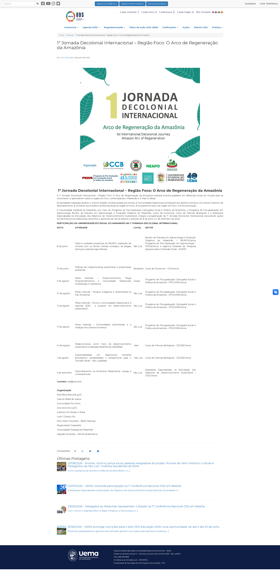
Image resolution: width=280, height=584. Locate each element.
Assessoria (70, 27)
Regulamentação (114, 27)
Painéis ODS (201, 27)
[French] (216, 12)
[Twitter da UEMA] (58, 3)
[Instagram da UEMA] (53, 3)
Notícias (70, 35)
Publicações (170, 27)
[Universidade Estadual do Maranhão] (75, 16)
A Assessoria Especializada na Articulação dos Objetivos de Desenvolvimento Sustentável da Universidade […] (123, 490)
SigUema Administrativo (132, 4)
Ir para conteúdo (129, 12)
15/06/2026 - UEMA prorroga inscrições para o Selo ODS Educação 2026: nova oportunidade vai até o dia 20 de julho (143, 526)
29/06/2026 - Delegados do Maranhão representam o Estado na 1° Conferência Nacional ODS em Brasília (136, 506)
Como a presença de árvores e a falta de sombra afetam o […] (99, 470)
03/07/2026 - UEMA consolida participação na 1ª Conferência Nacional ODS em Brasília (124, 486)
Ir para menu (149, 12)
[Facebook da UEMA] (43, 3)
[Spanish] (222, 12)
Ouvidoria (250, 3)
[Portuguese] (219, 12)
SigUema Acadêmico (107, 4)
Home (61, 35)
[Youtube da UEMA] (48, 3)
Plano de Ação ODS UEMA (144, 27)
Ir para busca (166, 12)
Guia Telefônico (269, 3)
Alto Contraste (203, 12)
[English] (213, 12)
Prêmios (217, 27)
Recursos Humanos (157, 4)
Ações (186, 27)
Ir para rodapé (185, 12)
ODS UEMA (65, 57)
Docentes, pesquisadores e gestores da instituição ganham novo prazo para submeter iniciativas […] (118, 531)
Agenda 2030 (90, 27)
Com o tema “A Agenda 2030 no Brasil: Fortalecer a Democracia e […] (103, 510)
